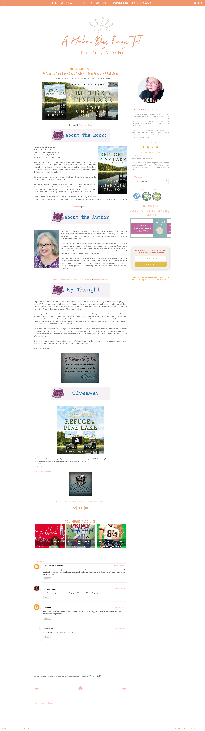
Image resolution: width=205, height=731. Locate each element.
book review (71, 501)
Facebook (74, 279)
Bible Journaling (98, 3)
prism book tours (98, 501)
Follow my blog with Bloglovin (44, 703)
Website (56, 279)
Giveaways (82, 3)
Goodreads (76, 206)
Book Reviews (67, 3)
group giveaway (87, 501)
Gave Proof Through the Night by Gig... (80, 542)
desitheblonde (50, 589)
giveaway (78, 501)
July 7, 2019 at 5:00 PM (120, 607)
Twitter (81, 279)
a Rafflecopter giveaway (43, 471)
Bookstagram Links (119, 3)
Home (54, 3)
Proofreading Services (142, 3)
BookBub (96, 279)
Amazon (85, 206)
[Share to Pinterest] (86, 508)
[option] (50, 535)
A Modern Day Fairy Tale (12, 728)
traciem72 (48, 607)
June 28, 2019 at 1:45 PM (119, 565)
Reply (47, 579)
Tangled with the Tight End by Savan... (111, 542)
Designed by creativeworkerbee (189, 728)
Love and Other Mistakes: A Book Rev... (50, 542)
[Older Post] (124, 688)
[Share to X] (74, 508)
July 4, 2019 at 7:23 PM (120, 588)
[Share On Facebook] (80, 508)
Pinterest (88, 279)
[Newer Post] (37, 688)
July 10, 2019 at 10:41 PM (119, 628)
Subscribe (151, 264)
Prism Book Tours (85, 125)
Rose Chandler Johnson (53, 566)
